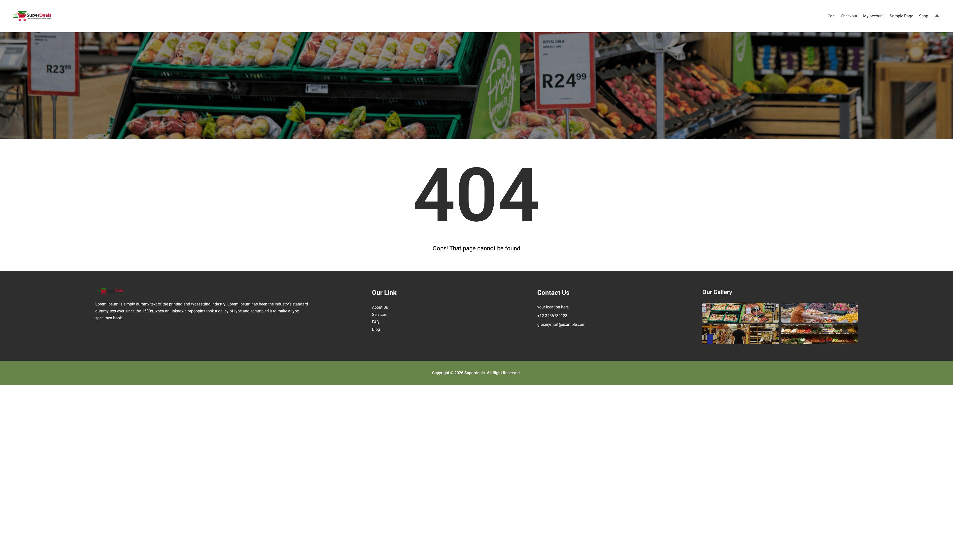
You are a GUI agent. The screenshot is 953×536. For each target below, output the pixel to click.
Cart (831, 16)
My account (873, 16)
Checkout (849, 16)
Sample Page (901, 16)
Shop (923, 16)
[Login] (937, 16)
